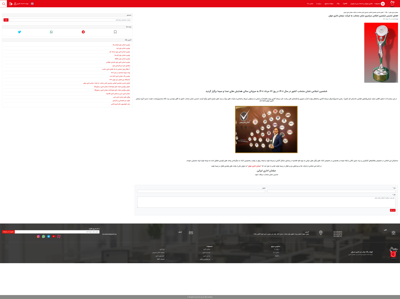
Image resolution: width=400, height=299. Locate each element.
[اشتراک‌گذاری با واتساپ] (51, 32)
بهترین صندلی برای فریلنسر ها (121, 45)
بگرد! (6, 20)
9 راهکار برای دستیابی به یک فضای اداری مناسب (116, 69)
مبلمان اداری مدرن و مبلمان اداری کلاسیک (118, 94)
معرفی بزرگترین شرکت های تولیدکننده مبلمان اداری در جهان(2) (112, 87)
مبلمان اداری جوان (254, 166)
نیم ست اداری (206, 252)
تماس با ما (276, 252)
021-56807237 (338, 236)
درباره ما (276, 249)
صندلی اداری (206, 256)
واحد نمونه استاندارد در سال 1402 (120, 73)
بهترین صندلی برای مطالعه (122, 59)
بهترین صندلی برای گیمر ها (122, 55)
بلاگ (386, 12)
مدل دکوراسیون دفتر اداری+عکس (120, 104)
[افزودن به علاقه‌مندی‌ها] (115, 32)
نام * (394, 188)
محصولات (377, 3)
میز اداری (162, 249)
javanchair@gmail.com (109, 234)
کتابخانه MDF (161, 259)
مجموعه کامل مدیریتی (158, 252)
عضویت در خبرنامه (8, 232)
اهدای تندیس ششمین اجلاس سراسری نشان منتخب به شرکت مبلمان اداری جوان (106, 83)
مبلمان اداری (206, 249)
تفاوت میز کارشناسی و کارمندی (121, 101)
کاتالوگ (277, 256)
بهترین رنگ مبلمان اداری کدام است (120, 76)
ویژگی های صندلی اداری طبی (121, 97)
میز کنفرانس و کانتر (205, 259)
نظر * (394, 195)
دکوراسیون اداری (160, 256)
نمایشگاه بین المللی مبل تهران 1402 (120, 80)
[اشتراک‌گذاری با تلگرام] (83, 32)
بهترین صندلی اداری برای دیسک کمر (119, 52)
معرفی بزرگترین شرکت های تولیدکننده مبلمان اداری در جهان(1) (112, 90)
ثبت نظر (393, 210)
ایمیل (263, 188)
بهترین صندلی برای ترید (123, 48)
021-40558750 (338, 234)
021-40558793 (338, 232)
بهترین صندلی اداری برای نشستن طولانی (118, 62)
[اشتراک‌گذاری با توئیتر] (19, 32)
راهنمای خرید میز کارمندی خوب (121, 66)
